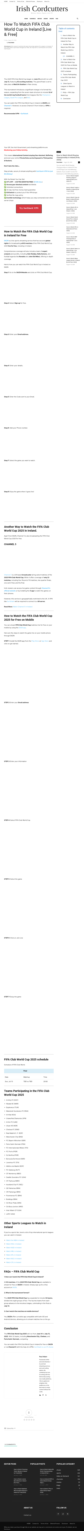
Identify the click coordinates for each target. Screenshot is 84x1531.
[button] (77, 19)
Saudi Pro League (16, 98)
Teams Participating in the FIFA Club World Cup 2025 (69, 77)
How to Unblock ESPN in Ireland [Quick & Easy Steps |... (47, 1480)
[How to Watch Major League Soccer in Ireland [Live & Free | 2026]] (61, 260)
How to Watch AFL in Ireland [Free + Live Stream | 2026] (72, 209)
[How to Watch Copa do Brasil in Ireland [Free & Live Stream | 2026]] (61, 199)
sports (52, 18)
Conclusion (66, 98)
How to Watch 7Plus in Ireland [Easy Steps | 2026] (46, 1490)
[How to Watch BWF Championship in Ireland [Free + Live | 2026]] (61, 239)
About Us (46, 1)
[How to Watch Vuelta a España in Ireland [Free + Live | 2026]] (61, 189)
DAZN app (22, 628)
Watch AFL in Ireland (13, 1255)
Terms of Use (20, 1)
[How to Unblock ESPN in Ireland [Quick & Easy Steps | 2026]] (34, 1481)
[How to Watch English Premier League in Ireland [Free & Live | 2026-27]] (61, 178)
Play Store (35, 641)
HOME (5, 1)
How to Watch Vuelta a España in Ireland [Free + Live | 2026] (72, 189)
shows (46, 18)
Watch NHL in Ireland (13, 1244)
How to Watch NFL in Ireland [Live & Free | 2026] (72, 228)
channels (33, 18)
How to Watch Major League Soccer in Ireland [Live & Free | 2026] (73, 260)
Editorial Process (30, 1)
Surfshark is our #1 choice (43, 1347)
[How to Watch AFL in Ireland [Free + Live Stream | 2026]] (61, 209)
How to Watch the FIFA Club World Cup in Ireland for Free (68, 38)
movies (39, 18)
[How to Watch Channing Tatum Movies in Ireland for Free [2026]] (8, 1471)
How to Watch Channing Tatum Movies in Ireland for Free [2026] (20, 1471)
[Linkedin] (40, 1394)
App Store (45, 641)
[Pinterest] (43, 1394)
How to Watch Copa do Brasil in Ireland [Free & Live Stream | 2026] (72, 199)
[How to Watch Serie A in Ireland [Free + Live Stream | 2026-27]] (61, 250)
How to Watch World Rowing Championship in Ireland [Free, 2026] (68, 157)
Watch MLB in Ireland (13, 1248)
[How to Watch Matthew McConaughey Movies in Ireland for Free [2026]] (8, 1491)
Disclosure (39, 1)
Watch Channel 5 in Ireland (22, 607)
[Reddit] (63, 1514)
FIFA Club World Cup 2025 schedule (69, 70)
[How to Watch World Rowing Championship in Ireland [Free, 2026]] (68, 144)
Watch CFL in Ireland (13, 1262)
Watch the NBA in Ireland (15, 1240)
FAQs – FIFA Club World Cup (67, 94)
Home (26, 18)
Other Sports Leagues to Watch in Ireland (68, 86)
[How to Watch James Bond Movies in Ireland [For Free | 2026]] (8, 1481)
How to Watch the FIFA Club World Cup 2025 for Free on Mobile (69, 62)
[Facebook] (58, 1514)
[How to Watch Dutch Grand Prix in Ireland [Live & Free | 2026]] (61, 219)
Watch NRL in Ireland (13, 1251)
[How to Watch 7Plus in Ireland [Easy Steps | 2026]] (34, 1491)
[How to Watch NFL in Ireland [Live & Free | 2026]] (61, 229)
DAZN (14, 1287)
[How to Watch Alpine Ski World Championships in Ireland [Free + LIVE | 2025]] (34, 1471)
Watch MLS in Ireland (13, 1259)
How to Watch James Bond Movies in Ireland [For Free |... (20, 1480)
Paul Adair (11, 42)
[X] (46, 1394)
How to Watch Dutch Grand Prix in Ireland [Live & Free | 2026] (72, 219)
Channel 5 (8, 106)
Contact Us (12, 1)
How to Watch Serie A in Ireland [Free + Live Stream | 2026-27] (73, 250)
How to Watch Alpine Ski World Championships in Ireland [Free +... (47, 1471)
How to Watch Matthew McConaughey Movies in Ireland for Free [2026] (20, 1490)
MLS (28, 98)
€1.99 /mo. (38, 182)
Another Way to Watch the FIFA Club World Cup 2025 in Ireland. (67, 48)
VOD (57, 18)
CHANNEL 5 (70, 56)
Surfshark (24, 114)
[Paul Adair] (5, 43)
